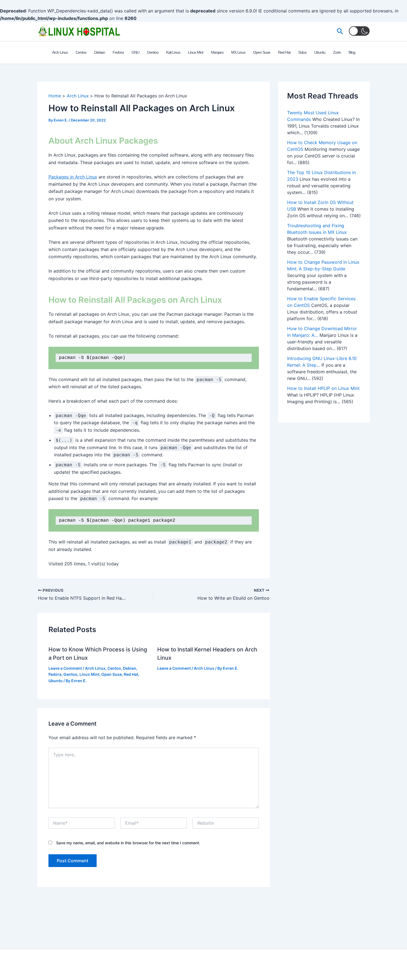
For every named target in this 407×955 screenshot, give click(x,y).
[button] (340, 31)
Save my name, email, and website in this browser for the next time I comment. (128, 842)
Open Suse (111, 674)
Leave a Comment (65, 668)
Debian (129, 668)
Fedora (54, 674)
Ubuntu (55, 680)
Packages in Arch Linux (72, 177)
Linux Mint (89, 674)
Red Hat (131, 674)
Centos (114, 668)
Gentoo (70, 674)
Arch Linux (95, 668)
